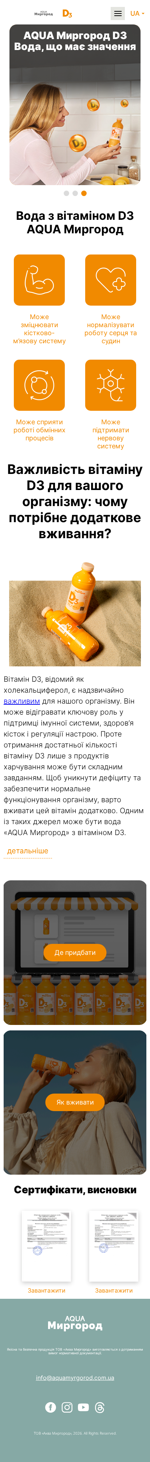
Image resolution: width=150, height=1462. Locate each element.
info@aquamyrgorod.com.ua (75, 1377)
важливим (22, 701)
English (107, 27)
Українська (112, 52)
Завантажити (47, 1290)
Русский (109, 40)
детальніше (27, 850)
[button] (66, 193)
